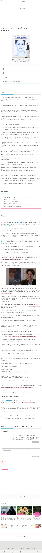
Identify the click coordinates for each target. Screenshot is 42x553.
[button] (28, 496)
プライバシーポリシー (31, 548)
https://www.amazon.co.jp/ (22, 61)
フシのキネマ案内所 (21, 1)
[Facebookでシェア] (17, 496)
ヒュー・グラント (23, 204)
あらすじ (6, 68)
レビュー (6, 77)
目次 (19, 64)
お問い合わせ (23, 548)
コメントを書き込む (21, 536)
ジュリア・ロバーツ (13, 204)
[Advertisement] (21, 17)
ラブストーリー (5, 469)
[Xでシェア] (14, 496)
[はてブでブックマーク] (21, 496)
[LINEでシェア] (25, 496)
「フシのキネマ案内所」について (12, 548)
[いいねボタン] (2, 461)
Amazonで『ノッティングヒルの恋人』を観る (13, 81)
